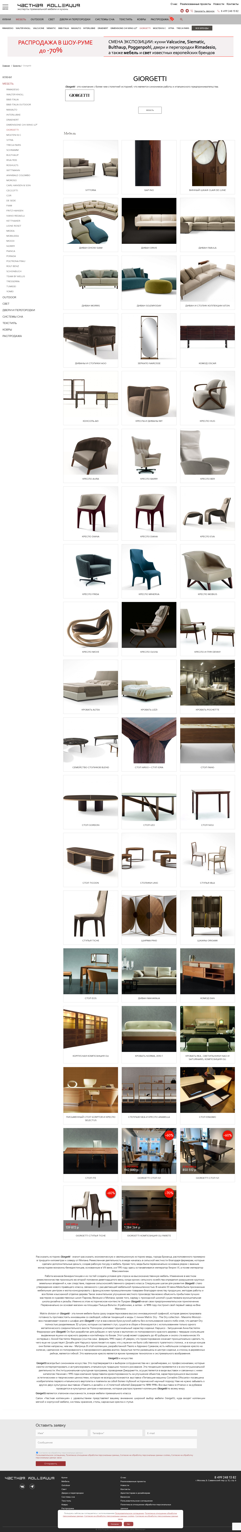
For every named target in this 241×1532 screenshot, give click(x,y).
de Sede (11, 200)
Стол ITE (90, 1178)
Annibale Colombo (18, 175)
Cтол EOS (91, 998)
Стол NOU (207, 825)
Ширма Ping (149, 940)
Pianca (10, 251)
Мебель (21, 19)
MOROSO (11, 180)
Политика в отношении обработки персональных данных (92, 1455)
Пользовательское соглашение (129, 1513)
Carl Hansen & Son (18, 185)
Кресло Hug (207, 421)
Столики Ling (149, 882)
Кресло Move (90, 652)
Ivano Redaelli (15, 215)
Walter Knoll (23, 28)
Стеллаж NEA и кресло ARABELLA (149, 1117)
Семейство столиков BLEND (90, 767)
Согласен (115, 1524)
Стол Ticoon (91, 882)
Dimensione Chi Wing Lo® (124, 28)
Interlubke (89, 28)
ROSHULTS (12, 165)
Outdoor (37, 19)
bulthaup (12, 155)
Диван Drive (149, 247)
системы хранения (81, 1401)
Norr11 (10, 246)
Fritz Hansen (14, 210)
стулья (129, 1401)
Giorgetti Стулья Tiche (91, 1235)
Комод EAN (207, 998)
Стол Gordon (90, 825)
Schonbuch (13, 271)
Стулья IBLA (207, 882)
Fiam (9, 205)
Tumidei (11, 286)
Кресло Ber (207, 478)
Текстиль (125, 19)
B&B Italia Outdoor (18, 104)
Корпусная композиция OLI (91, 1056)
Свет (51, 19)
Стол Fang (207, 767)
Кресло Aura (90, 478)
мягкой (40, 1401)
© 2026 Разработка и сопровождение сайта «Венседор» (120, 1529)
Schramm (12, 150)
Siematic (51, 28)
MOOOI (10, 241)
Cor (8, 195)
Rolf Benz (12, 266)
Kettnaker (13, 220)
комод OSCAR (207, 363)
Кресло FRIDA (90, 594)
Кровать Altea (91, 709)
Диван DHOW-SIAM (90, 247)
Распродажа (160, 19)
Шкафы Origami (207, 940)
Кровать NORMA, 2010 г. (149, 1056)
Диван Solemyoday (149, 305)
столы (96, 1401)
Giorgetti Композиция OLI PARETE (149, 1235)
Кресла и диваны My (149, 421)
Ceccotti (12, 190)
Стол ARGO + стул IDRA (149, 767)
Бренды (17, 65)
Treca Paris (182, 28)
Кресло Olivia (149, 652)
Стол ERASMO (207, 1117)
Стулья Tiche (90, 940)
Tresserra (13, 281)
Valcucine (38, 28)
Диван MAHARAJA (149, 998)
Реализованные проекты (195, 4)
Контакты (232, 4)
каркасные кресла (112, 1401)
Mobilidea (12, 236)
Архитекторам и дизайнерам (135, 1493)
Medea (10, 230)
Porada (11, 256)
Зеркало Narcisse (149, 363)
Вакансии (125, 1497)
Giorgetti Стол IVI (149, 1178)
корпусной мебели (58, 1401)
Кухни (6, 19)
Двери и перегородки (75, 19)
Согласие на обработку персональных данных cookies (109, 1516)
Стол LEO (149, 825)
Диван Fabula (208, 247)
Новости (218, 4)
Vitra (171, 28)
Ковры (141, 19)
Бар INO (149, 190)
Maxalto (76, 28)
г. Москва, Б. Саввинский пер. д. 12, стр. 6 (216, 1480)
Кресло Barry (149, 478)
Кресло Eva (207, 536)
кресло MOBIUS (207, 594)
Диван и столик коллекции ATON (207, 305)
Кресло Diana (90, 536)
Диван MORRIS (91, 305)
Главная (6, 65)
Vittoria (90, 190)
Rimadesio (7, 28)
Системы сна (104, 19)
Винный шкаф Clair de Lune (207, 190)
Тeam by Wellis (15, 276)
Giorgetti (145, 28)
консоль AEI (91, 421)
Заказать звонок (204, 11)
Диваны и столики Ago (90, 363)
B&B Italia (63, 28)
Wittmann (13, 170)
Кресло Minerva (149, 594)
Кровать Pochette (207, 709)
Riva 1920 (11, 160)
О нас (174, 4)
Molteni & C (159, 28)
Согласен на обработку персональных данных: (60, 1453)
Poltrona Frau (15, 261)
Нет (128, 1524)
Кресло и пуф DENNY (207, 652)
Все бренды (202, 28)
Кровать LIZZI (149, 709)
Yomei (10, 291)
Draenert (103, 28)
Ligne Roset (13, 225)
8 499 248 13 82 (229, 11)
